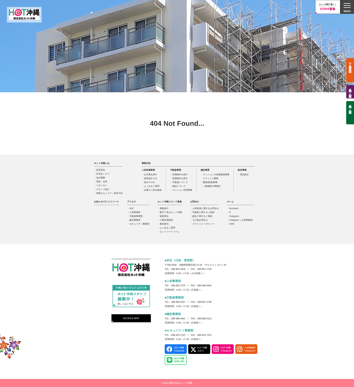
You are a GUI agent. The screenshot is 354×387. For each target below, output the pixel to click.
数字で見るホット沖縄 (171, 212)
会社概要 (100, 177)
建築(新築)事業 (210, 182)
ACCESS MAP (131, 318)
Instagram (234, 216)
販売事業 (242, 170)
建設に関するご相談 (202, 216)
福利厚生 (164, 216)
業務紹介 (164, 208)
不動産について (180, 182)
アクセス (131, 201)
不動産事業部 (136, 216)
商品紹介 (244, 174)
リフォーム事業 (210, 178)
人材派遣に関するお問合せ (205, 208)
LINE (231, 224)
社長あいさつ (103, 174)
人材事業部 (134, 212)
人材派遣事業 (148, 170)
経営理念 (100, 170)
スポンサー (101, 185)
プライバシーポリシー (203, 224)
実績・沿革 (101, 181)
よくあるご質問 (151, 186)
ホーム (230, 201)
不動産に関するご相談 (203, 212)
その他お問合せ (200, 220)
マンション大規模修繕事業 (216, 174)
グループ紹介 (103, 189)
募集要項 (164, 224)
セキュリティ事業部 (139, 224)
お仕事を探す (150, 174)
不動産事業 (175, 170)
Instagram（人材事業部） (241, 220)
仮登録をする (150, 178)
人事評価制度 (166, 220)
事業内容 (146, 163)
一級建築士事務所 (212, 186)
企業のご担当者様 (153, 190)
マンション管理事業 (182, 190)
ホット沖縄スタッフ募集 (170, 201)
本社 (131, 208)
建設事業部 (134, 220)
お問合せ (194, 201)
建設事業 (205, 170)
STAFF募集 (327, 7)
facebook (233, 208)
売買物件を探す (180, 174)
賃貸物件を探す (180, 178)
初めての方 (149, 182)
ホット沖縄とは (102, 163)
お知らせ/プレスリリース (106, 201)
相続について (179, 186)
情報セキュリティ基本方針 (109, 193)
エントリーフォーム (170, 231)
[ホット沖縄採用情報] (131, 296)
